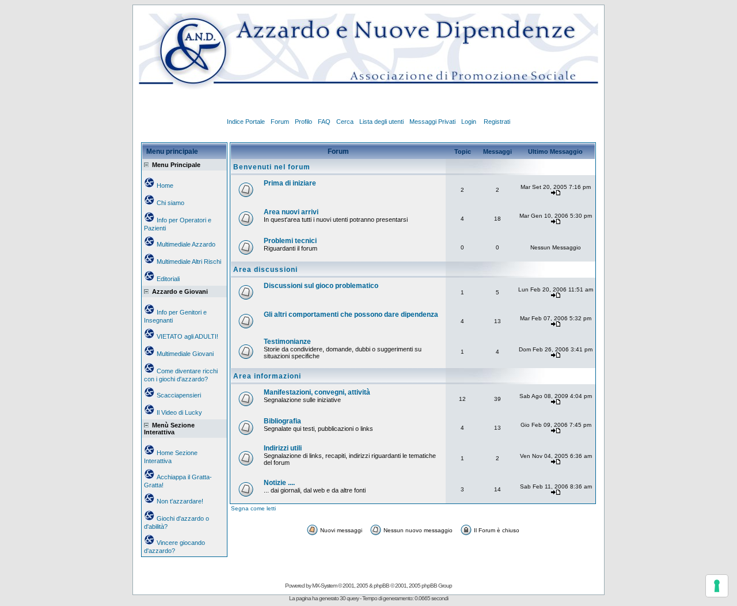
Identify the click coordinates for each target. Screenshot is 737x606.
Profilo (303, 121)
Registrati (497, 121)
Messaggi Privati (432, 121)
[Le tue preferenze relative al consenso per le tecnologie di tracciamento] (717, 586)
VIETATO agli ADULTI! (187, 336)
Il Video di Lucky (179, 412)
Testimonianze (287, 342)
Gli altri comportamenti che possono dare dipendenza (351, 314)
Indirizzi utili (283, 448)
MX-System (324, 585)
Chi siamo (170, 202)
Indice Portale (246, 121)
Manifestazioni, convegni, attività (317, 392)
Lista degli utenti (381, 121)
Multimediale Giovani (185, 353)
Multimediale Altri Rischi (189, 261)
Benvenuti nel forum (271, 167)
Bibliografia (282, 421)
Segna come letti (253, 508)
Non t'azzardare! (180, 501)
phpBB (381, 585)
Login (469, 121)
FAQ (324, 121)
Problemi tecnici (290, 241)
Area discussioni (265, 270)
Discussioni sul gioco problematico (321, 286)
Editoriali (168, 278)
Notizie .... (279, 483)
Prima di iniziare (290, 183)
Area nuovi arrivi (291, 212)
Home (165, 185)
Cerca (345, 121)
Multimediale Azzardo (186, 244)
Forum (280, 121)
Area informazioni (267, 376)
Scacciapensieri (179, 395)
